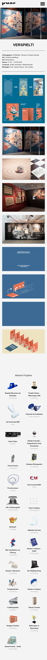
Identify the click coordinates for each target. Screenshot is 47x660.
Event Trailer (13, 441)
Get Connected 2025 (13, 422)
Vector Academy (34, 508)
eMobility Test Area (34, 530)
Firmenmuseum (12, 488)
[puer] (8, 3)
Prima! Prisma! (13, 466)
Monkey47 (12, 527)
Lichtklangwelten (13, 607)
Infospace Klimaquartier (34, 464)
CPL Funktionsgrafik (13, 507)
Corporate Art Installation (34, 414)
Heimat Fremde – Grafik (13, 646)
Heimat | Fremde (34, 607)
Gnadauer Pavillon (13, 626)
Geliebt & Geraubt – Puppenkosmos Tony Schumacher (34, 443)
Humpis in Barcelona (13, 571)
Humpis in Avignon (34, 589)
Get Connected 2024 (34, 485)
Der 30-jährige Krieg (34, 571)
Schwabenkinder (12, 589)
